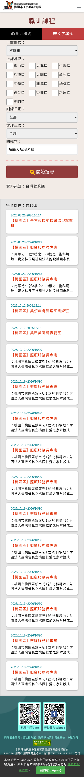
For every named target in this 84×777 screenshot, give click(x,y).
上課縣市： (16, 43)
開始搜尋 (45, 171)
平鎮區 (19, 84)
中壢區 (65, 66)
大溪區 (42, 66)
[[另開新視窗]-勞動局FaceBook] (54, 716)
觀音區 (19, 93)
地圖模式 (23, 34)
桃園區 (19, 102)
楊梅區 (65, 84)
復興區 (42, 93)
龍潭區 (42, 84)
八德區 (19, 75)
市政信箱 (72, 737)
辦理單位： (16, 125)
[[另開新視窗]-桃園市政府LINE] (29, 716)
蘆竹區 (65, 75)
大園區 (42, 75)
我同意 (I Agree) (50, 770)
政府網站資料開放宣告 (51, 737)
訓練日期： (16, 109)
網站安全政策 (12, 737)
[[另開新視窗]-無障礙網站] (42, 742)
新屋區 (65, 93)
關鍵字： (14, 142)
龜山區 (19, 66)
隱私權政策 (29, 737)
